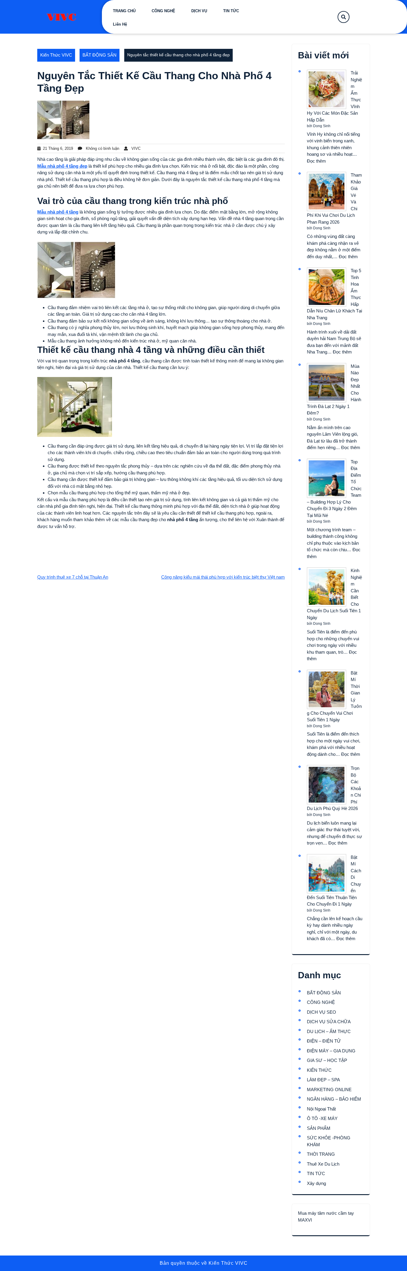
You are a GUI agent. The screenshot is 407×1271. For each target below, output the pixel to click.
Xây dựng (316, 1183)
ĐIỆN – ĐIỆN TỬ (324, 1040)
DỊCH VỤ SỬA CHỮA (329, 1021)
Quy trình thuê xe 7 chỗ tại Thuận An (72, 577)
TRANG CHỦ (124, 11)
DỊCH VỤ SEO (321, 1012)
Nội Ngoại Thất (321, 1108)
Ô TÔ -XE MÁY (322, 1118)
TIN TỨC (231, 11)
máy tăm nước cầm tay (331, 1213)
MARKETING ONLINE (329, 1089)
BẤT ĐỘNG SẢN (99, 54)
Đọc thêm (316, 160)
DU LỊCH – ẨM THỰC (329, 1031)
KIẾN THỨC (319, 1070)
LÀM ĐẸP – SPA (323, 1079)
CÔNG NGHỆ (163, 11)
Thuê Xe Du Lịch (323, 1163)
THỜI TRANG (321, 1154)
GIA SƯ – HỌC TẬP (327, 1060)
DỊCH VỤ (199, 11)
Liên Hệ (120, 24)
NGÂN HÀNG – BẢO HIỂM (334, 1099)
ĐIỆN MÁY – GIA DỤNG (331, 1050)
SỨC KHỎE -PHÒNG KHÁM (328, 1141)
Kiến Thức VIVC (56, 54)
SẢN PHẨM (318, 1128)
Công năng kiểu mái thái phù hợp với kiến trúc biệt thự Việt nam (223, 577)
